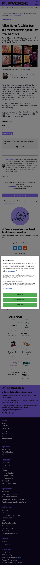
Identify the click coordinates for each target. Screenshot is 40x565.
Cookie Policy (12, 271)
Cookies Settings (20, 294)
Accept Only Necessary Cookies (20, 299)
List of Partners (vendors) (7, 288)
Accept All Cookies (20, 304)
